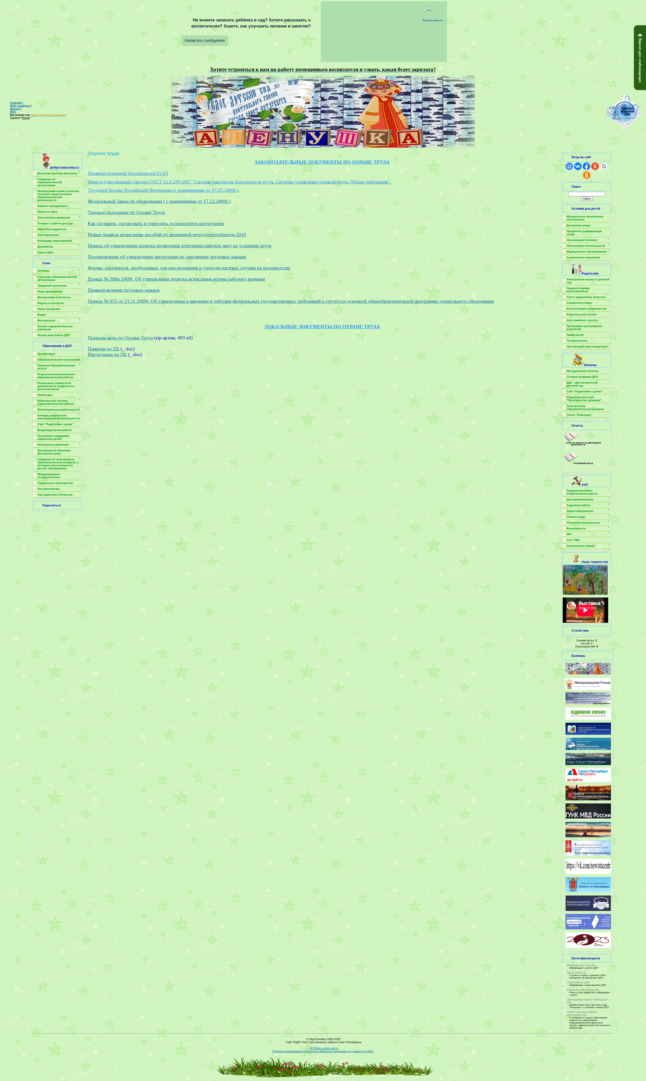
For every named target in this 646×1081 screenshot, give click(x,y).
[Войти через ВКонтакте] (578, 166)
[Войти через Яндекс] (595, 166)
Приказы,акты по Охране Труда (120, 337)
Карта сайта (574, 972)
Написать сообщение (205, 40)
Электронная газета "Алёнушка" (587, 999)
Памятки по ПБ (103, 349)
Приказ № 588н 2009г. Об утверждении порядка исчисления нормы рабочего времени (176, 279)
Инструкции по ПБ (107, 354)
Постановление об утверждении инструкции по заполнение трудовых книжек (167, 256)
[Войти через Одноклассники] (586, 175)
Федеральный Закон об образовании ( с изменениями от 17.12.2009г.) (159, 201)
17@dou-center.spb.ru (324, 1048)
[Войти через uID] (569, 166)
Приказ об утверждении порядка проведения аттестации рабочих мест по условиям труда (179, 245)
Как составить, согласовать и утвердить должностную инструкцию (156, 223)
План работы (575, 982)
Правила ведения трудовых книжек (124, 290)
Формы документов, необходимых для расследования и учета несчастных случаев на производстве (189, 268)
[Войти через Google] (604, 166)
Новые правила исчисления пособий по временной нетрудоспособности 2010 (167, 234)
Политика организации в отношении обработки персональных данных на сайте (323, 1051)
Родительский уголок (580, 989)
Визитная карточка (579, 965)
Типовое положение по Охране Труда (126, 212)
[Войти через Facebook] (586, 166)
